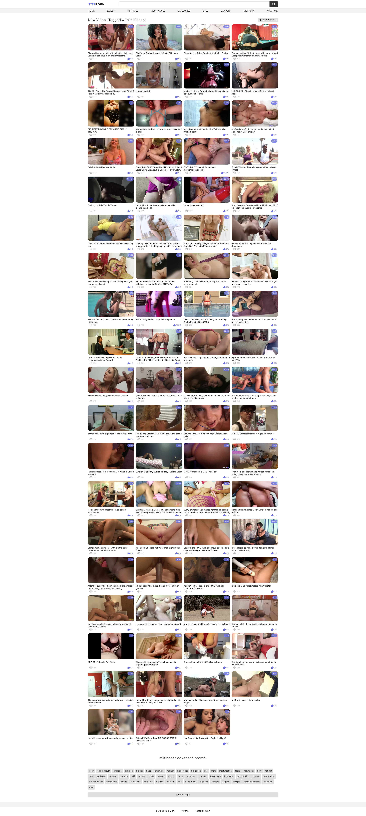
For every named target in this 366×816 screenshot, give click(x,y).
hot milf (268, 771)
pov (180, 781)
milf (133, 776)
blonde (171, 776)
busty (151, 776)
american (191, 776)
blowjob (236, 781)
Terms (184, 811)
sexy (91, 771)
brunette (118, 771)
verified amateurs (252, 781)
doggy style (268, 776)
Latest (111, 11)
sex (206, 771)
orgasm (161, 776)
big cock (204, 781)
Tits (97, 4)
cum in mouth (103, 771)
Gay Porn (226, 11)
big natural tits (96, 781)
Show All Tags (183, 794)
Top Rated (132, 11)
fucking (159, 781)
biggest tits (182, 771)
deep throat (190, 781)
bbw (259, 771)
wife (91, 776)
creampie (159, 771)
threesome (136, 781)
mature (124, 781)
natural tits (249, 771)
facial (237, 771)
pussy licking (243, 776)
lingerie (226, 781)
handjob (215, 781)
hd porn (112, 776)
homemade (215, 776)
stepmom (268, 781)
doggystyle (111, 781)
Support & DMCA (165, 811)
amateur (170, 781)
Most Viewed (158, 11)
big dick (129, 771)
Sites (205, 11)
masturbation (225, 771)
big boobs (196, 771)
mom (213, 771)
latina (180, 776)
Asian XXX (272, 11)
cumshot (124, 776)
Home (91, 11)
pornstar (203, 776)
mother (170, 771)
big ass (141, 776)
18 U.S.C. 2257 (202, 811)
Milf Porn (248, 11)
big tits (139, 771)
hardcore (148, 781)
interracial (228, 776)
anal (91, 787)
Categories (184, 11)
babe (148, 771)
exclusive (101, 776)
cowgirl (256, 776)
